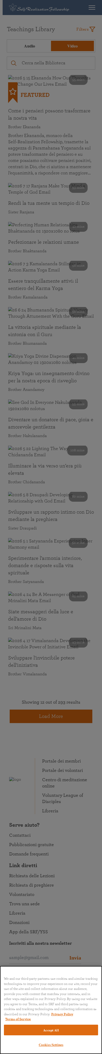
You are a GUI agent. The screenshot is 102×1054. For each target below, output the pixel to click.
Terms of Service (18, 1019)
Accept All (51, 1030)
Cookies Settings (51, 1044)
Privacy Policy (62, 1014)
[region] (51, 1010)
